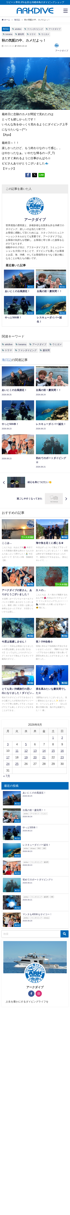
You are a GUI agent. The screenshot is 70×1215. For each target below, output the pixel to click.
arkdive (18, 29)
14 (44, 750)
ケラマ (33, 34)
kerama (9, 34)
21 (44, 757)
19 (26, 757)
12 (26, 750)
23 (62, 757)
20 (35, 757)
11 (16, 750)
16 (62, 750)
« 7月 (6, 776)
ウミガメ (45, 34)
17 (8, 757)
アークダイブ (54, 29)
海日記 (6, 29)
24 (8, 763)
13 (35, 750)
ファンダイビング (35, 29)
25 (16, 763)
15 (53, 750)
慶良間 (21, 34)
